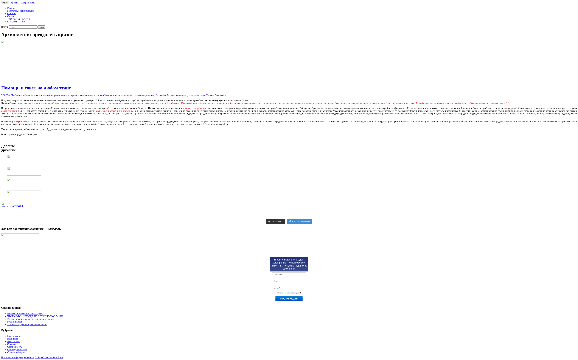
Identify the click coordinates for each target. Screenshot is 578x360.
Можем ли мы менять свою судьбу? (25, 313)
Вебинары (17, 95)
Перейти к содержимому (22, 2)
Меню (5, 3)
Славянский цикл (16, 352)
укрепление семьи (196, 95)
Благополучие (14, 336)
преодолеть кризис (122, 95)
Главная (11, 8)
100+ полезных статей (18, 19)
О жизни (11, 344)
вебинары (28, 95)
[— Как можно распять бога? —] (432, 216)
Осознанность (14, 347)
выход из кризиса (70, 95)
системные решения (144, 95)
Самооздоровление (17, 349)
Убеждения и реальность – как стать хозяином (30, 319)
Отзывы (11, 16)
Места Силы (13, 341)
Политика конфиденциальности (17, 357)
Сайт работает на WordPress (49, 357)
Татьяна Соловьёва (216, 95)
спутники (181, 95)
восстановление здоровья (47, 95)
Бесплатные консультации (20, 10)
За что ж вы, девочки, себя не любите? (27, 324)
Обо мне (11, 13)
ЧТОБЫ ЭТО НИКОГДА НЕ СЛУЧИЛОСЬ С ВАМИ (35, 316)
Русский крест (14, 321)
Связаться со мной (16, 21)
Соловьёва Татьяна (165, 95)
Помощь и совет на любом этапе (36, 87)
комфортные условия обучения (96, 95)
